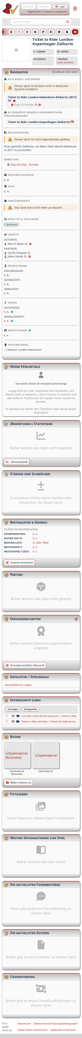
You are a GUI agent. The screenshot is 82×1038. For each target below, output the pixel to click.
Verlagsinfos (30, 709)
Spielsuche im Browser (63, 1030)
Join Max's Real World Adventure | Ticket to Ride (49, 716)
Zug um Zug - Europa (24, 164)
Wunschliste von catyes (18, 685)
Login (62, 6)
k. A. (7, 312)
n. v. (35, 534)
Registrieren (34, 11)
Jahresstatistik (19, 461)
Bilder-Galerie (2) (20, 782)
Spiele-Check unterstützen (32, 1030)
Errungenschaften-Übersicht (27, 665)
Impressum (24, 1023)
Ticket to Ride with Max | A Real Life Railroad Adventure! (49, 721)
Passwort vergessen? (56, 11)
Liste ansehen (65, 62)
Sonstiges (13, 709)
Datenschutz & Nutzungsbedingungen (55, 1023)
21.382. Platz (40, 542)
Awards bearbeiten (21, 562)
